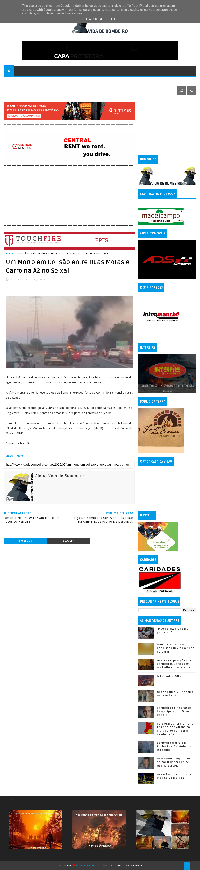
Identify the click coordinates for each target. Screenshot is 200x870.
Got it (111, 19)
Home (9, 253)
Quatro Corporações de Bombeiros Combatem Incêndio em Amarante (174, 664)
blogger (68, 540)
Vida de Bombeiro (85, 865)
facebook (25, 540)
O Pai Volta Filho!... (171, 676)
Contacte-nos (17, 80)
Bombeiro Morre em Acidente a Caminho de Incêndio (174, 746)
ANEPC (161, 80)
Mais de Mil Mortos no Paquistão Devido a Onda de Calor (176, 648)
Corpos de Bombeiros (105, 80)
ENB (149, 80)
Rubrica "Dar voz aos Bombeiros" (58, 80)
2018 (101, 865)
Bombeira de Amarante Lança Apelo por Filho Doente (174, 711)
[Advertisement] (75, 181)
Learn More (94, 19)
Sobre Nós (134, 80)
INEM (173, 80)
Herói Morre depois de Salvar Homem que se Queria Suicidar (173, 762)
